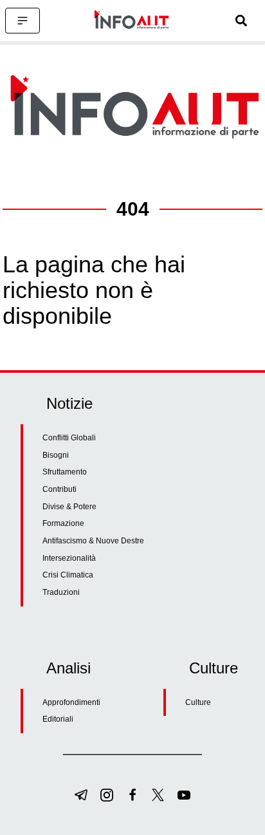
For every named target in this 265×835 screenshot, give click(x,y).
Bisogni (55, 455)
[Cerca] (241, 20)
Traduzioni (61, 592)
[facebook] (132, 795)
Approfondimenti (71, 702)
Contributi (59, 489)
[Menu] (22, 20)
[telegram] (81, 795)
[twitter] (158, 795)
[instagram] (107, 795)
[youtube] (184, 795)
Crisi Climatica (67, 574)
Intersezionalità (69, 558)
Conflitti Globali (69, 437)
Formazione (63, 523)
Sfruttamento (64, 471)
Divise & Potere (69, 506)
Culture (198, 702)
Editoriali (57, 719)
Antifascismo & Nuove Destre (93, 540)
